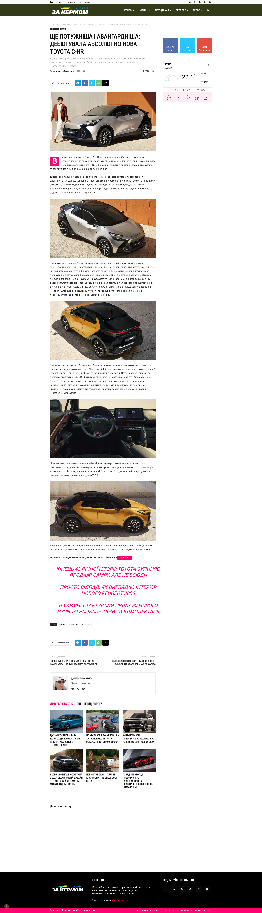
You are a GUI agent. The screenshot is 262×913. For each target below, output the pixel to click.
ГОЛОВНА (129, 10)
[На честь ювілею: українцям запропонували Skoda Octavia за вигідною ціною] (102, 721)
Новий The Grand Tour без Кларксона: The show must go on (101, 777)
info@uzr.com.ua (120, 899)
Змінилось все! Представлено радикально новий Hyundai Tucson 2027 (138, 738)
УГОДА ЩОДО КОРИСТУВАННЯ (187, 910)
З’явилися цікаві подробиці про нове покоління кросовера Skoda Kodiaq (134, 663)
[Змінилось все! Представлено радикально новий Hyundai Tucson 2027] (139, 721)
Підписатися (204, 39)
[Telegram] (199, 2)
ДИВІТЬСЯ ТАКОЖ (61, 704)
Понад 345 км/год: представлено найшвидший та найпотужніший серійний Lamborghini (138, 781)
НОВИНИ (143, 10)
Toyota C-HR (73, 624)
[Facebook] (184, 2)
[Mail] (189, 2)
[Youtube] (209, 2)
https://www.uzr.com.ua (80, 683)
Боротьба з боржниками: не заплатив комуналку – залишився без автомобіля (73, 663)
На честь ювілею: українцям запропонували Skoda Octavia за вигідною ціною (102, 738)
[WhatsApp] (99, 83)
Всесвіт (76, 24)
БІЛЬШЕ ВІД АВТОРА (89, 704)
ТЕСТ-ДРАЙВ (162, 10)
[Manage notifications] (6, 906)
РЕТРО (196, 10)
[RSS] (194, 2)
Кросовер (86, 624)
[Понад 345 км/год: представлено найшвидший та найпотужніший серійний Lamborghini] (139, 760)
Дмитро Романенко (65, 71)
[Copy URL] (105, 83)
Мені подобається (170, 40)
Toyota (62, 624)
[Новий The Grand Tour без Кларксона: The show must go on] (102, 760)
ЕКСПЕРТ (181, 10)
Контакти (208, 910)
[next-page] (57, 793)
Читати (187, 39)
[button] (208, 10)
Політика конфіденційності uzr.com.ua (153, 910)
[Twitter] (204, 2)
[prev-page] (52, 793)
